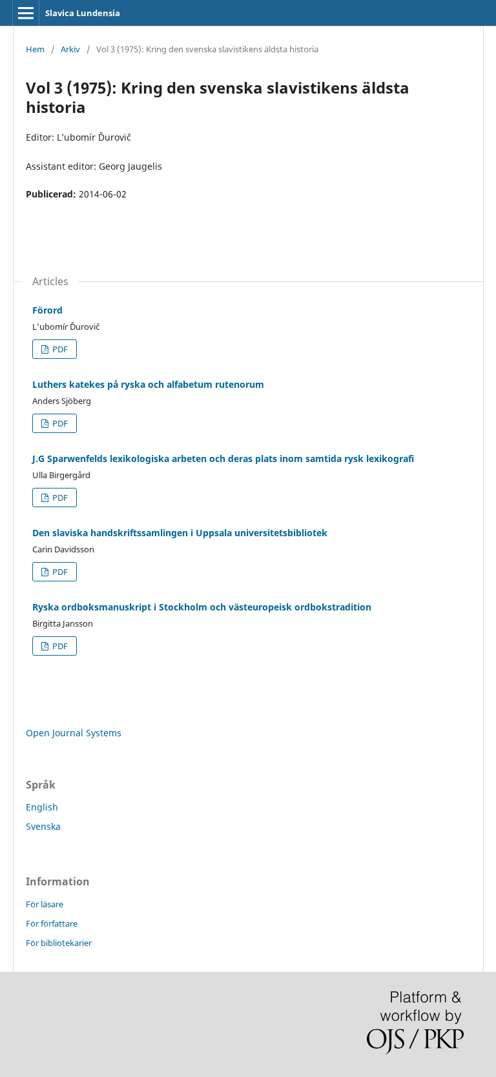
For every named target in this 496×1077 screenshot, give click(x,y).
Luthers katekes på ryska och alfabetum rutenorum (148, 384)
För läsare (44, 904)
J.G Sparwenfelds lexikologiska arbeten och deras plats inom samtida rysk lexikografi (223, 458)
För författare (52, 923)
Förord (47, 310)
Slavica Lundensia (82, 13)
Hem (35, 49)
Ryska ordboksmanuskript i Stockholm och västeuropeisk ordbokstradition (201, 607)
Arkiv (70, 49)
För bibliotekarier (59, 943)
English (42, 807)
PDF (59, 349)
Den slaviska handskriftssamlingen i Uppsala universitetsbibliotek (179, 533)
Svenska (43, 826)
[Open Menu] (26, 13)
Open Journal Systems (73, 733)
